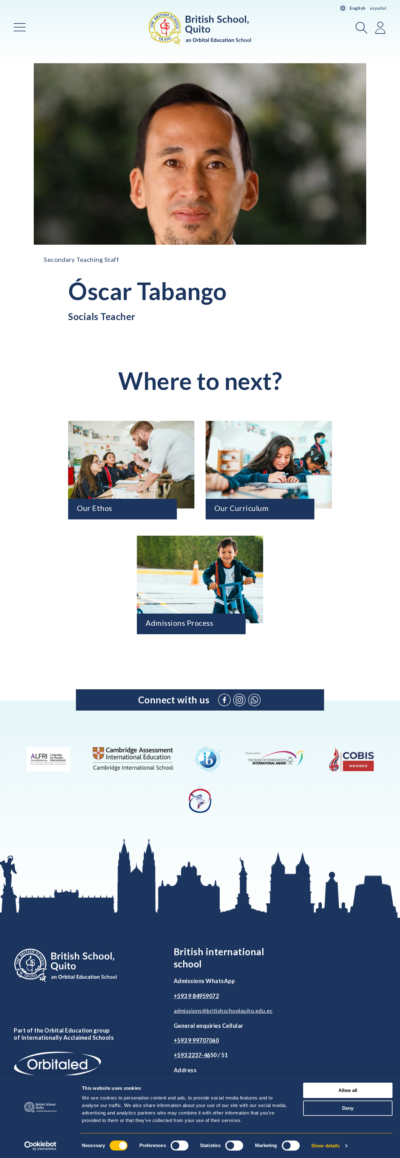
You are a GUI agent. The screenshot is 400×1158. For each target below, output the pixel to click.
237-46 (201, 1055)
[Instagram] (239, 700)
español (378, 8)
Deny (347, 1108)
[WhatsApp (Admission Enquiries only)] (254, 700)
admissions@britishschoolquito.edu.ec (223, 1010)
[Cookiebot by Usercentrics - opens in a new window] (40, 1145)
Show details (325, 1145)
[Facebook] (224, 700)
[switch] (179, 1145)
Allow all (347, 1090)
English (358, 8)
